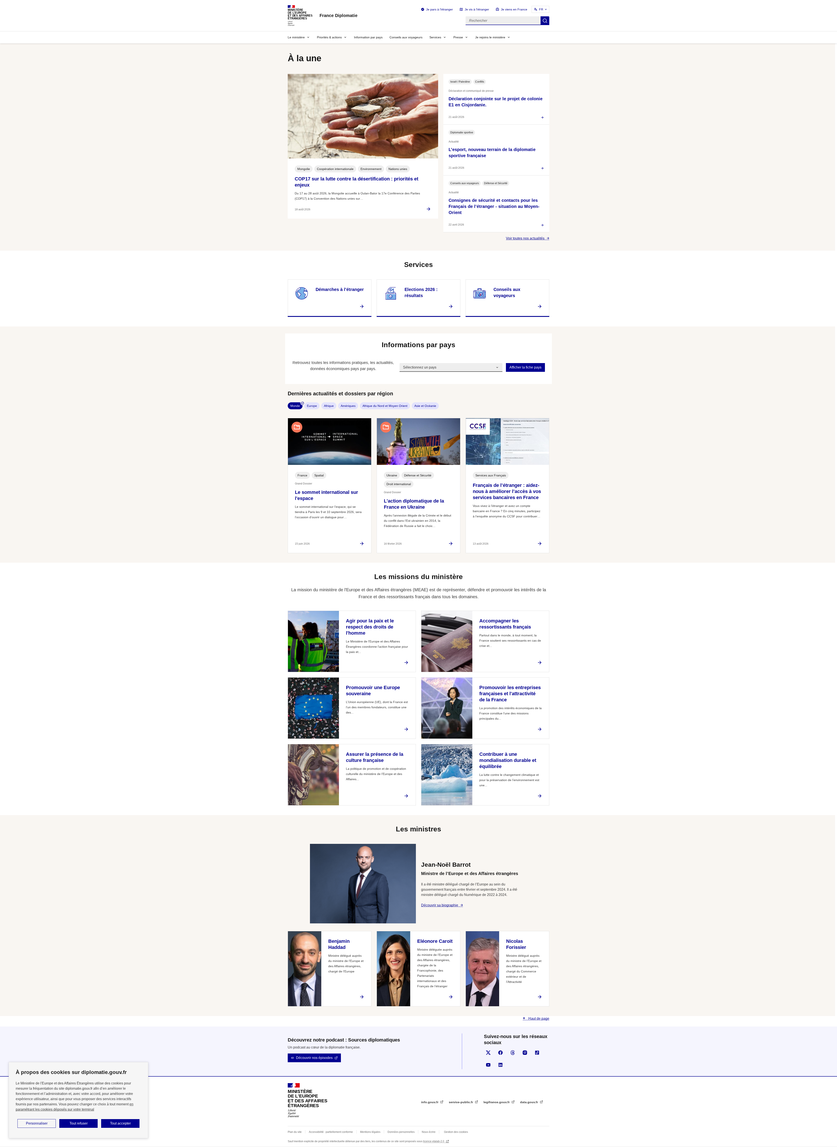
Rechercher (545, 20)
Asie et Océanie (425, 406)
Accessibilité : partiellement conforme (331, 1131)
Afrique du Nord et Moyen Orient (384, 406)
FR (541, 9)
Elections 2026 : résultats (421, 292)
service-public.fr (461, 1102)
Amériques (348, 406)
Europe (312, 406)
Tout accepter (120, 1123)
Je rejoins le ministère (490, 37)
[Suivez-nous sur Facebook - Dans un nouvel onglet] (500, 1052)
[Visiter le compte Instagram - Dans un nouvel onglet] (525, 1052)
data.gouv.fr (529, 1102)
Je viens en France (514, 9)
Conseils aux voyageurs (406, 37)
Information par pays (368, 37)
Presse (458, 37)
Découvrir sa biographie (439, 905)
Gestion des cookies (456, 1131)
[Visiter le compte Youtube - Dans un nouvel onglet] (488, 1064)
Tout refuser (79, 1123)
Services (435, 37)
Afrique (329, 406)
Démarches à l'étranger (340, 289)
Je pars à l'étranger (439, 9)
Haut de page (538, 1018)
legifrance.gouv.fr (496, 1102)
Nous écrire (429, 1131)
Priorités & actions (329, 37)
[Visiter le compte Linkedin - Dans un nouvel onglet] (500, 1064)
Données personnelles (401, 1131)
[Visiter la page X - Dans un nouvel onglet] (488, 1052)
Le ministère (296, 37)
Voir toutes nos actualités (525, 238)
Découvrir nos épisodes (314, 1058)
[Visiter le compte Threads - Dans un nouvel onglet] (512, 1052)
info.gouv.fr (430, 1102)
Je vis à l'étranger (477, 9)
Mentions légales (370, 1131)
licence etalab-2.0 (434, 1141)
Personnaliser (37, 1123)
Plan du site (295, 1131)
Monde (295, 406)
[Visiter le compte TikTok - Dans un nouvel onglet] (537, 1052)
